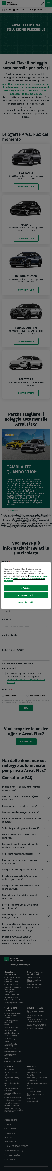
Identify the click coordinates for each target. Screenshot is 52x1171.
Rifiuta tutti (25, 588)
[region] (26, 585)
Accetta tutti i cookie (26, 595)
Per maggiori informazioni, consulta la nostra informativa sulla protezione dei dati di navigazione (26, 578)
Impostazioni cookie (26, 602)
